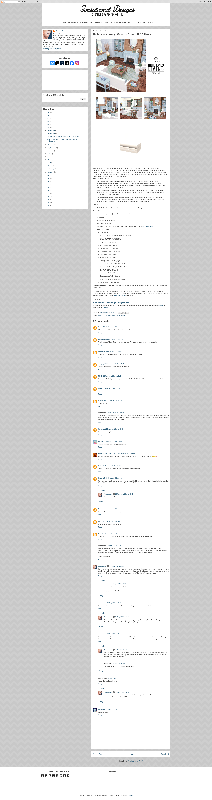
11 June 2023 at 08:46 (122, 692)
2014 (48, 194)
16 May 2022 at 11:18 (114, 603)
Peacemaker (108, 494)
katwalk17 (101, 327)
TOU (144, 23)
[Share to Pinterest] (128, 313)
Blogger (130, 795)
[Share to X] (123, 313)
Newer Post (97, 754)
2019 (48, 179)
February (51, 169)
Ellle (99, 521)
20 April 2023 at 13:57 (120, 663)
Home (64, 23)
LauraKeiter (102, 400)
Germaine (101, 509)
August (50, 151)
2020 (48, 176)
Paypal (161, 305)
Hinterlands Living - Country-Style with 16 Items (63, 136)
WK (99, 533)
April (49, 163)
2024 (48, 119)
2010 (48, 206)
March (50, 166)
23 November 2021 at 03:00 (116, 413)
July (49, 154)
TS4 (99, 315)
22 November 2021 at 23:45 (111, 388)
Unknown (101, 339)
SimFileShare (98, 303)
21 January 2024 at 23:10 (114, 709)
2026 (48, 113)
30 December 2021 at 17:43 (111, 521)
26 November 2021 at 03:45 (126, 453)
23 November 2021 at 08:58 (114, 429)
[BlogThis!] (121, 313)
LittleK (100, 466)
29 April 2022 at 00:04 (120, 584)
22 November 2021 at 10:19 (112, 376)
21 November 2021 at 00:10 (114, 327)
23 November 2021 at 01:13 (115, 400)
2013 (48, 197)
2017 (48, 185)
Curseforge (111, 303)
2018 (48, 182)
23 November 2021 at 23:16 (113, 441)
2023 (48, 122)
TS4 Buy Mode (106, 315)
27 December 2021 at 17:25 (114, 509)
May (49, 160)
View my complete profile (52, 49)
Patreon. (105, 307)
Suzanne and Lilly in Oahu (107, 453)
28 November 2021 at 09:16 (114, 478)
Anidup (100, 441)
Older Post (164, 754)
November (51, 133)
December (51, 130)
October (51, 145)
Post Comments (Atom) (135, 761)
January (51, 172)
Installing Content (122, 23)
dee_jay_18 (102, 364)
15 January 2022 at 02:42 (109, 533)
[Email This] (119, 313)
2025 (48, 116)
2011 (47, 203)
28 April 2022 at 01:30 (114, 546)
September (52, 148)
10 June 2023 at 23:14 (114, 678)
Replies (102, 490)
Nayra (100, 388)
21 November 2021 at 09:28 (115, 364)
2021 (48, 128)
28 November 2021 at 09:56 (124, 494)
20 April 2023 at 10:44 (122, 650)
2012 (48, 200)
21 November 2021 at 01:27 (114, 339)
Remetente (101, 709)
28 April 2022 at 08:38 (117, 566)
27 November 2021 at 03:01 (112, 466)
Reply (100, 333)
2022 (48, 125)
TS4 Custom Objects (119, 315)
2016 (48, 188)
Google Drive (123, 303)
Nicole (100, 376)
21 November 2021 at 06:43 (114, 351)
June (49, 157)
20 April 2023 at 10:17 (114, 634)
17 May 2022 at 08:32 (122, 617)
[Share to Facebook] (126, 313)
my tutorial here (147, 226)
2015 (48, 191)
